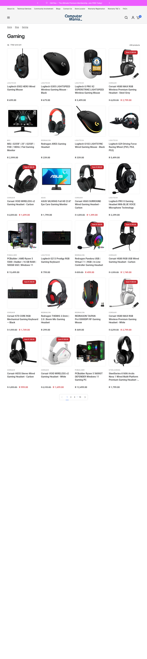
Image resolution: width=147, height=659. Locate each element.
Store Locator (80, 9)
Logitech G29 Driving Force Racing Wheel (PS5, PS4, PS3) (123, 147)
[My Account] (133, 17)
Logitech (11, 83)
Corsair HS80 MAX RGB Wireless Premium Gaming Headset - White (122, 319)
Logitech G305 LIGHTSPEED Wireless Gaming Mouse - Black (55, 89)
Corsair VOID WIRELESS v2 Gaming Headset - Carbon (21, 203)
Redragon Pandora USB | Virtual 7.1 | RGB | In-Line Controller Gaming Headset (89, 261)
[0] (137, 17)
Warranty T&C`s (114, 9)
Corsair (113, 83)
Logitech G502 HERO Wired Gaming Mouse (21, 88)
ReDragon (46, 140)
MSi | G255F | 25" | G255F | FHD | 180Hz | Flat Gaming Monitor (20, 147)
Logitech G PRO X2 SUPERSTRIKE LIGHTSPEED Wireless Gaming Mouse (89, 89)
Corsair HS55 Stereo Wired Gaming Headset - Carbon (21, 375)
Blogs (58, 9)
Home (9, 27)
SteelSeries (114, 370)
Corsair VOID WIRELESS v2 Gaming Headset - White (55, 375)
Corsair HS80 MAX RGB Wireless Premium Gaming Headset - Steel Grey (122, 89)
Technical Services (24, 9)
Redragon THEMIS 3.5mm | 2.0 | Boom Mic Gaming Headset (55, 319)
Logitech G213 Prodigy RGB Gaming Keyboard (55, 260)
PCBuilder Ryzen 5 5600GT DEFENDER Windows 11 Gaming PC (89, 376)
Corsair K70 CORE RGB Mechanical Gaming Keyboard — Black (22, 319)
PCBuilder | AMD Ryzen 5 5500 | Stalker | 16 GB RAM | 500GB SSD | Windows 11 (21, 261)
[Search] (126, 17)
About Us (10, 9)
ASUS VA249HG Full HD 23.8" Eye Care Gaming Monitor (56, 203)
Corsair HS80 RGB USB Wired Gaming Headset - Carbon (124, 260)
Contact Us (67, 9)
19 (80, 397)
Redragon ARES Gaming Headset (53, 145)
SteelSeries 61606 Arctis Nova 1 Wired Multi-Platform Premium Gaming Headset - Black (123, 377)
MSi (8, 140)
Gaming (25, 27)
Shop (17, 27)
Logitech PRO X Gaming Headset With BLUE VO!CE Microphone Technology (122, 204)
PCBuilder (80, 370)
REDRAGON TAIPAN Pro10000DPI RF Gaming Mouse (87, 319)
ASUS (43, 198)
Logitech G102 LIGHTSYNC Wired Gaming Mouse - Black (90, 145)
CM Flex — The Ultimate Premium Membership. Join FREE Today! (76, 3)
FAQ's (125, 9)
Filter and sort (16, 45)
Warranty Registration (96, 9)
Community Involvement (43, 9)
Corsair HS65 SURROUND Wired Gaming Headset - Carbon (88, 204)
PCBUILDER (12, 255)
